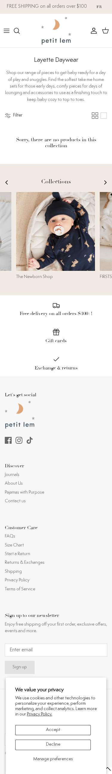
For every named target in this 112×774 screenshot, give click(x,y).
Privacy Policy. (39, 714)
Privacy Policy (17, 580)
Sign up (20, 667)
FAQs (10, 536)
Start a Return (17, 554)
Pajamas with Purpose (24, 492)
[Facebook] (8, 440)
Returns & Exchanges (25, 562)
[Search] (19, 30)
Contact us (15, 501)
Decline (53, 744)
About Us (14, 483)
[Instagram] (19, 440)
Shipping (13, 571)
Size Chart (14, 545)
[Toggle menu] (6, 30)
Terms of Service (20, 589)
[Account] (92, 30)
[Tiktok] (29, 440)
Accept (53, 730)
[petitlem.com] (56, 30)
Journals (12, 475)
